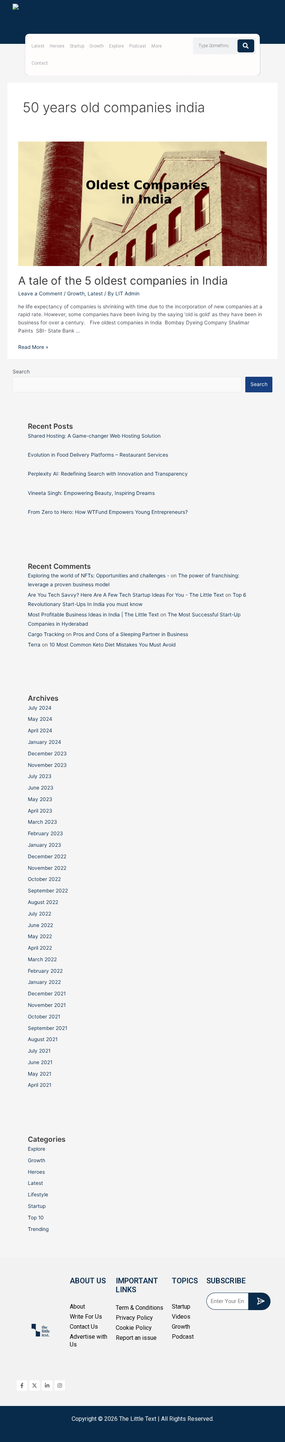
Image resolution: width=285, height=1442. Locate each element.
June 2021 (40, 1062)
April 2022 (40, 948)
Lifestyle (38, 1195)
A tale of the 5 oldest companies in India (124, 280)
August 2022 (43, 902)
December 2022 (47, 856)
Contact (40, 63)
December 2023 (47, 753)
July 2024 (40, 708)
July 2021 (39, 1051)
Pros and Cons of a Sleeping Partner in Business (130, 634)
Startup (77, 46)
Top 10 (36, 1218)
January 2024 (44, 742)
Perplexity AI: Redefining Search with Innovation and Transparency (108, 474)
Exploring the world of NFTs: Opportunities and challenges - (98, 576)
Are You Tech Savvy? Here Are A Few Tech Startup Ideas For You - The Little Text (126, 595)
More (156, 46)
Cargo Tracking (46, 634)
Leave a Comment (40, 293)
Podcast (137, 46)
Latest (38, 46)
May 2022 (40, 936)
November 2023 (47, 765)
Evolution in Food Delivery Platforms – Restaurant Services (98, 455)
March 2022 (42, 959)
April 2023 (40, 811)
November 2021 (47, 1005)
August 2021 (43, 1039)
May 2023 (40, 799)
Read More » (33, 347)
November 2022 (47, 868)
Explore (116, 46)
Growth (96, 46)
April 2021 (39, 1085)
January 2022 (44, 982)
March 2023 (42, 822)
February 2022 (45, 971)
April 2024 (40, 730)
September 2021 (47, 1028)
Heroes (57, 46)
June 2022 (40, 925)
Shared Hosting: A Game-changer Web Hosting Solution (94, 436)
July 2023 (40, 776)
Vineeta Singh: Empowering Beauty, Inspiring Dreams (91, 493)
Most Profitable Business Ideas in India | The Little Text (93, 615)
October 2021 (44, 1017)
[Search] (246, 45)
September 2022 (48, 891)
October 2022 (44, 879)
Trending (38, 1229)
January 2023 (44, 845)
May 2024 (40, 719)
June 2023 (40, 788)
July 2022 (39, 914)
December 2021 (47, 994)
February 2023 (45, 833)
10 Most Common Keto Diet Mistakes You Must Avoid (112, 645)
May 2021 (39, 1074)
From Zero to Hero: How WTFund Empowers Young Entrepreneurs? (108, 512)
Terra (34, 645)
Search (21, 372)
